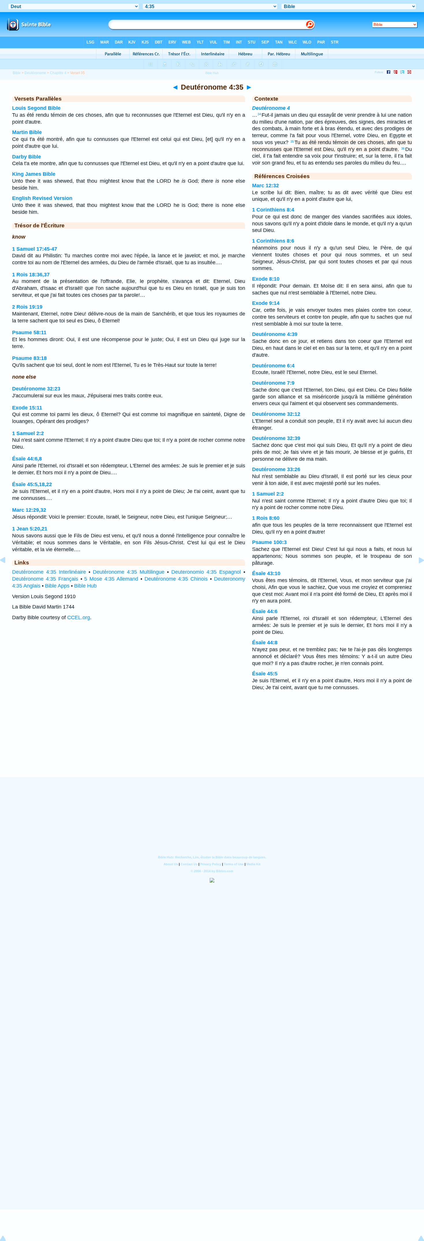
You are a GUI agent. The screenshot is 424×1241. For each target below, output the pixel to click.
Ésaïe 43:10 (266, 573)
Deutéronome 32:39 (276, 438)
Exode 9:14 (265, 303)
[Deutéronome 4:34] (7, 573)
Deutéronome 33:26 (276, 469)
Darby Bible (26, 157)
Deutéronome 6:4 (273, 366)
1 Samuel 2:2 (28, 433)
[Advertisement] (212, 741)
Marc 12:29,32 (29, 510)
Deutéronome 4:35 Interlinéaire (49, 572)
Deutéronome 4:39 (274, 334)
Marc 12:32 (265, 185)
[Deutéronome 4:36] (417, 573)
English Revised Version (42, 198)
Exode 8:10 (265, 279)
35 (292, 141)
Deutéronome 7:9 (273, 383)
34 (259, 114)
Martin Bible (27, 132)
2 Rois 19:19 (27, 307)
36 (403, 148)
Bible (17, 73)
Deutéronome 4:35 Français (45, 579)
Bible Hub (85, 586)
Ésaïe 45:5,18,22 (32, 484)
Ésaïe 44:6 (264, 611)
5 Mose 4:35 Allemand (111, 579)
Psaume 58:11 (29, 332)
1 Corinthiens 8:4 (273, 210)
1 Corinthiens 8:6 (273, 241)
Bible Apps (57, 586)
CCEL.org (78, 617)
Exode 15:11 (27, 408)
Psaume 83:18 (29, 358)
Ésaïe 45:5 (264, 674)
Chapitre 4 (58, 73)
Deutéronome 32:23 (36, 389)
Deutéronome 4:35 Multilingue (128, 572)
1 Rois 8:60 (265, 518)
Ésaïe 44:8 (264, 642)
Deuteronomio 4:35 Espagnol (206, 572)
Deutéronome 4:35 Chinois (176, 579)
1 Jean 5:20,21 (29, 529)
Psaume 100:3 (269, 542)
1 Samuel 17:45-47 (34, 249)
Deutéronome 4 (271, 108)
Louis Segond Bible (36, 108)
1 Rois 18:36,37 (31, 274)
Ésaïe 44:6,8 (27, 459)
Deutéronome (35, 73)
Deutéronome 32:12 (276, 414)
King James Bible (33, 174)
